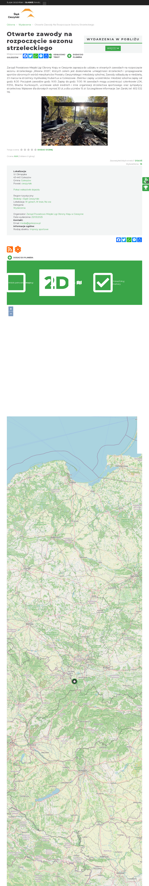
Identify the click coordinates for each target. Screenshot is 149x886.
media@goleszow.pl (30, 223)
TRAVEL (32, 2)
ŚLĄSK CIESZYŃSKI (15, 2)
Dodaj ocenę (45, 150)
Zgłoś (138, 160)
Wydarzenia (19, 208)
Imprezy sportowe (39, 229)
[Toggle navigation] (44, 3)
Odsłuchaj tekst (59, 55)
